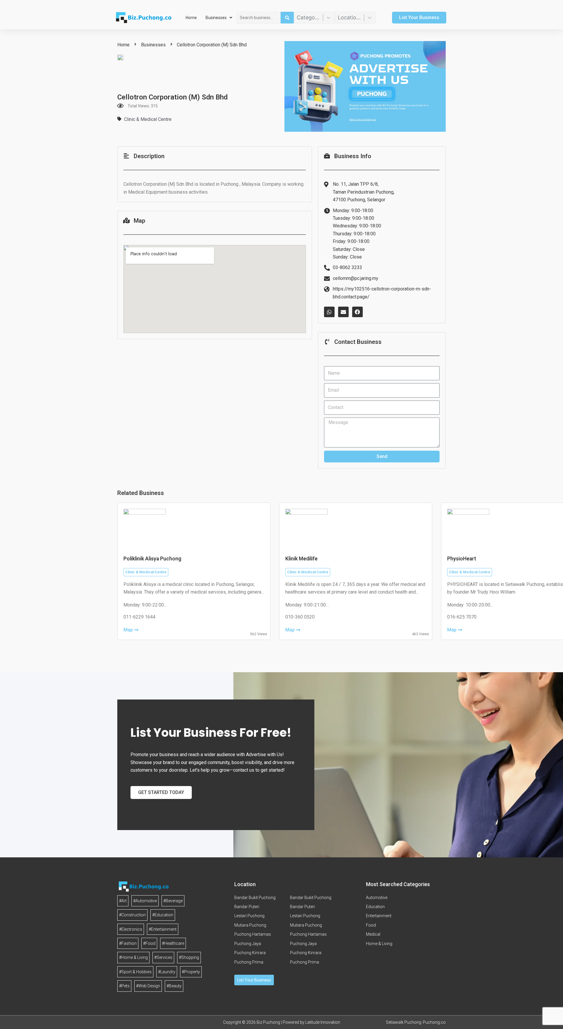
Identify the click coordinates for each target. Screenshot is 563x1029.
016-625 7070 (461, 617)
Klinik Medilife (301, 559)
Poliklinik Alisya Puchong (152, 559)
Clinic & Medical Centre (148, 119)
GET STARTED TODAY (161, 792)
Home (191, 17)
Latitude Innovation (322, 1022)
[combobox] (259, 17)
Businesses (216, 17)
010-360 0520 (300, 617)
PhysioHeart (461, 559)
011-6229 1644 (139, 617)
